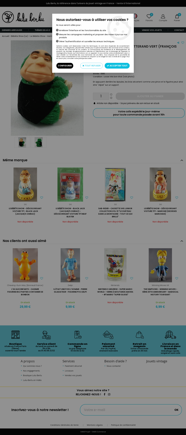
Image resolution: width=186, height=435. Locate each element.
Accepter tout (118, 65)
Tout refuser (92, 65)
